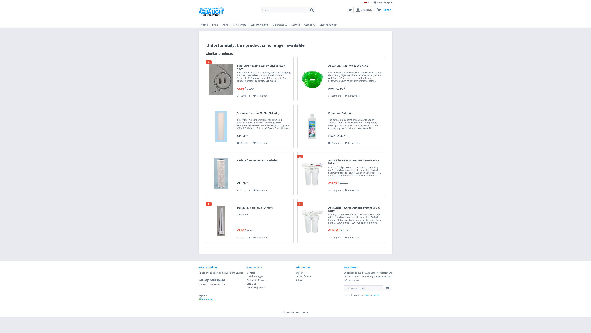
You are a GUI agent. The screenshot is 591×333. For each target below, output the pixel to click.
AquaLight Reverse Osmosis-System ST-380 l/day (354, 209)
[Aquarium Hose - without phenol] (312, 79)
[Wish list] (350, 10)
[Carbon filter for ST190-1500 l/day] (221, 173)
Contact (251, 272)
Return (299, 280)
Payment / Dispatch (257, 280)
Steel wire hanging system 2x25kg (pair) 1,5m (261, 67)
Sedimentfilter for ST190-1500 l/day (258, 113)
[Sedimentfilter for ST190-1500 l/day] (221, 126)
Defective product (256, 287)
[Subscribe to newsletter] (387, 288)
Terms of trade (303, 276)
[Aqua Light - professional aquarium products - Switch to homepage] (212, 12)
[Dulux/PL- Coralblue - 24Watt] (221, 220)
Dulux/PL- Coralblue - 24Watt (255, 207)
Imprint (299, 272)
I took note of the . (363, 295)
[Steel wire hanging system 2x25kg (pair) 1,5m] (221, 79)
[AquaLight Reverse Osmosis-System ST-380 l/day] (312, 220)
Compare (245, 95)
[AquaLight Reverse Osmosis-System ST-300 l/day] (312, 173)
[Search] (312, 10)
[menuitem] (288, 10)
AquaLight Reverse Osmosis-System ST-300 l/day (354, 162)
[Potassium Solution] (312, 126)
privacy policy (372, 295)
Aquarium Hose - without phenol (348, 66)
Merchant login (255, 276)
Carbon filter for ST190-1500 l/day (257, 160)
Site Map (251, 283)
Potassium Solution (340, 113)
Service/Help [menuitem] (383, 2)
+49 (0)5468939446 (212, 280)
